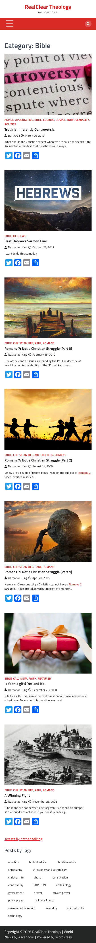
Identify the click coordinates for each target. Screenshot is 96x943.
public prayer (16, 900)
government (16, 892)
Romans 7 (84, 472)
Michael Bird (44, 455)
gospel (61, 119)
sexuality (51, 908)
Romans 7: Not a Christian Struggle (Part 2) (38, 460)
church (38, 877)
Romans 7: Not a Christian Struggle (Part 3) (38, 348)
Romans (48, 343)
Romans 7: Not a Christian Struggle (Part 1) (38, 572)
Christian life (23, 343)
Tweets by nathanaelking (23, 839)
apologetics (24, 119)
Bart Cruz (14, 136)
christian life (16, 877)
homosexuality (78, 119)
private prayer (61, 892)
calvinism (20, 678)
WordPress (63, 937)
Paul (38, 343)
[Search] (88, 23)
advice (9, 119)
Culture (48, 119)
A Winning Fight (17, 795)
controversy (15, 885)
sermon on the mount (21, 908)
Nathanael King (17, 247)
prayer (38, 892)
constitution (60, 877)
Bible (38, 119)
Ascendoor (26, 937)
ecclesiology (63, 885)
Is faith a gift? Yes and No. (25, 683)
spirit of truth (75, 908)
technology (15, 915)
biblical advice (38, 862)
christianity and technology (50, 869)
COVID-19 (39, 885)
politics (10, 124)
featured (44, 678)
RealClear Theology (48, 6)
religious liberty (44, 900)
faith (32, 678)
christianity (15, 869)
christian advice (67, 862)
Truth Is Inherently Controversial (29, 129)
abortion (13, 862)
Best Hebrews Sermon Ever (25, 241)
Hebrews (19, 236)
